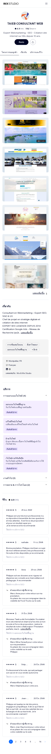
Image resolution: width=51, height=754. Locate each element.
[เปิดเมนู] (46, 4)
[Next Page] (45, 742)
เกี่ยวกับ (24, 52)
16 (40, 741)
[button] (25, 72)
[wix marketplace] (10, 3)
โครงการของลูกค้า (9, 52)
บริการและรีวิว (36, 52)
